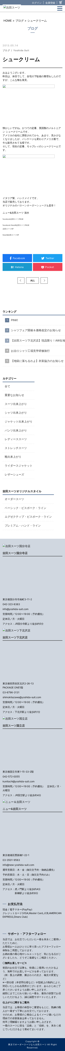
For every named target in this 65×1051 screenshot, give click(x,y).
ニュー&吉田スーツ (15, 809)
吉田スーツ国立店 (14, 725)
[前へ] (21, 280)
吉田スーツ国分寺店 (15, 553)
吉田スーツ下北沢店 (15, 637)
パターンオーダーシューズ (31, 205)
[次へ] (44, 280)
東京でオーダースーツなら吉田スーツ (27, 1044)
